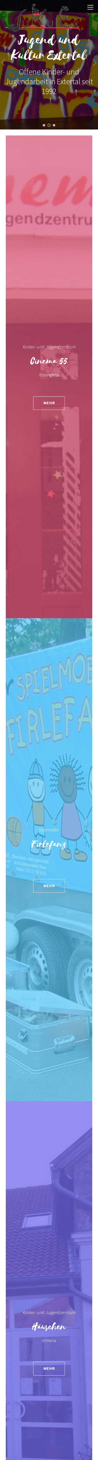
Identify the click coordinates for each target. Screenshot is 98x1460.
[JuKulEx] (42, 29)
